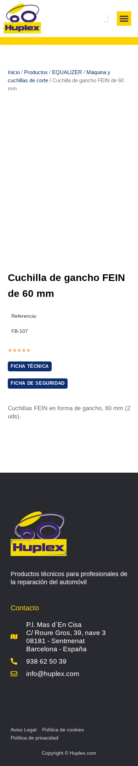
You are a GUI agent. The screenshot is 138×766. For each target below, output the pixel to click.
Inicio (14, 72)
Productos (36, 72)
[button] (124, 18)
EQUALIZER (67, 72)
